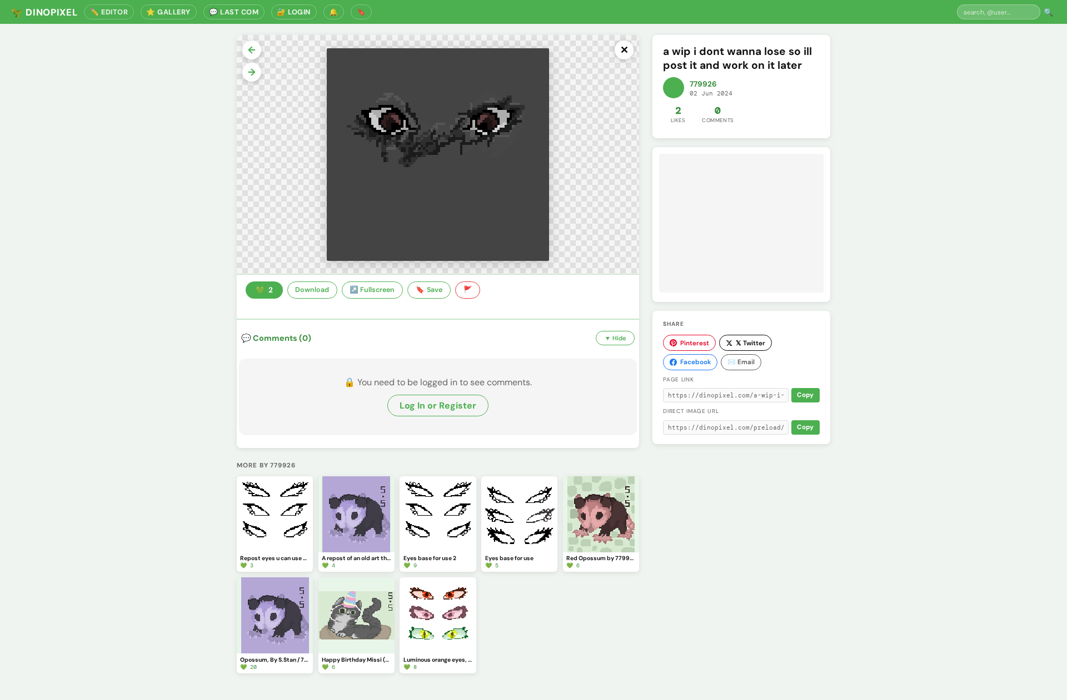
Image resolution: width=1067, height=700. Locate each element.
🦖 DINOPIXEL (44, 12)
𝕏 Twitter (750, 343)
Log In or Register (438, 405)
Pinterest (694, 343)
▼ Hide (615, 338)
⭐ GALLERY (168, 12)
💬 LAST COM (233, 12)
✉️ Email (741, 361)
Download (312, 289)
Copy (805, 395)
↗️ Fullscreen (372, 289)
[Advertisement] (741, 223)
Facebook (695, 361)
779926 (703, 84)
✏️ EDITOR (109, 12)
